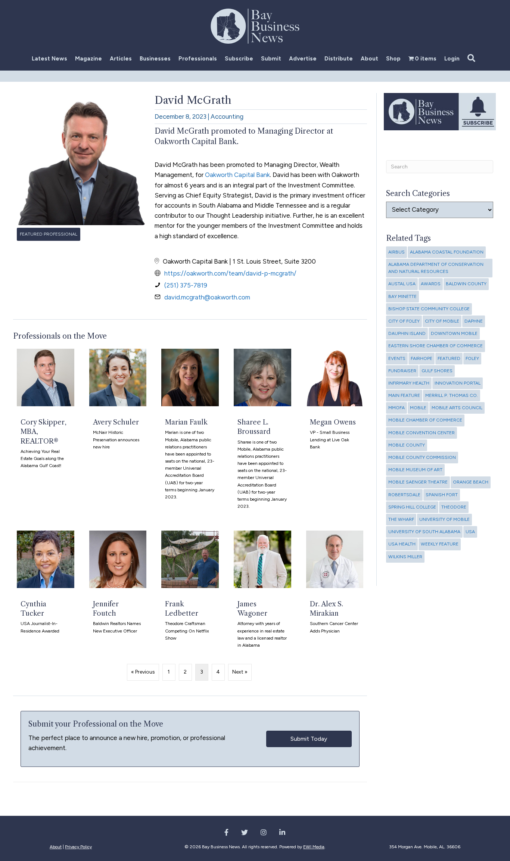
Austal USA (402, 283)
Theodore (453, 507)
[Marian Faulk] (190, 432)
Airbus (396, 252)
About (369, 58)
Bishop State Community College (429, 308)
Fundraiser (402, 370)
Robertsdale (404, 494)
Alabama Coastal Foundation (446, 252)
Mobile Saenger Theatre (418, 482)
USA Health (402, 544)
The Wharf (401, 519)
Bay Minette (402, 296)
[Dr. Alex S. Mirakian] (334, 592)
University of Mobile (444, 519)
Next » (240, 672)
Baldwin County (466, 283)
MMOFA (396, 407)
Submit (271, 58)
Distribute (338, 58)
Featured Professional (48, 234)
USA (470, 531)
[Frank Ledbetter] (190, 592)
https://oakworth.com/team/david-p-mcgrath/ (230, 273)
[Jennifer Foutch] (117, 592)
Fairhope (421, 358)
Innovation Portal (458, 383)
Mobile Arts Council (457, 407)
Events (396, 358)
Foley (472, 358)
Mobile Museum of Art (415, 469)
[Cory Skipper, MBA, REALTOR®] (45, 432)
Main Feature (404, 395)
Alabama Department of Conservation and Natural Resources (435, 268)
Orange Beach (470, 482)
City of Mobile (442, 321)
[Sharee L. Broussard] (262, 432)
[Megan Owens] (334, 432)
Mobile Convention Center (421, 432)
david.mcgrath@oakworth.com (207, 297)
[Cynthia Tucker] (45, 592)
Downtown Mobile (454, 333)
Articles (121, 58)
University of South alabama (424, 531)
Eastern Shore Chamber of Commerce (435, 345)
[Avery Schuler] (117, 432)
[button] (473, 58)
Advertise (303, 58)
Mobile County (406, 445)
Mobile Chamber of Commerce (425, 420)
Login (452, 58)
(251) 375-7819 (185, 285)
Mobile (418, 407)
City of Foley (404, 321)
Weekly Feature (439, 544)
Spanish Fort (442, 494)
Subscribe (239, 58)
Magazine (88, 58)
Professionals (197, 58)
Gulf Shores (437, 370)
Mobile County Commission (422, 457)
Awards (431, 283)
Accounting (227, 116)
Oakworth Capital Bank (237, 174)
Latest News (49, 58)
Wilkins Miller (405, 556)
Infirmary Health (408, 383)
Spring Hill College (412, 507)
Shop (393, 58)
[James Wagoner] (262, 592)
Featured (449, 358)
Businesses (155, 58)
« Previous (143, 672)
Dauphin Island (407, 333)
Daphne (473, 321)
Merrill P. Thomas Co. (451, 395)
